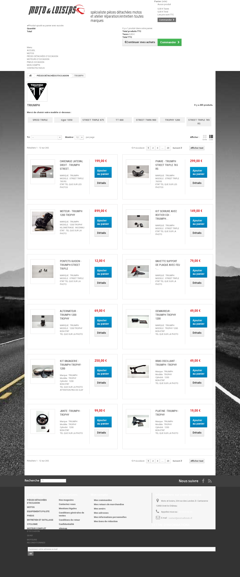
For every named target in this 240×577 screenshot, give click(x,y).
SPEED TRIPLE (40, 119)
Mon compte (99, 494)
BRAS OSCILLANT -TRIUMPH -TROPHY (166, 362)
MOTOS (30, 53)
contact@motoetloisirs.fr (180, 518)
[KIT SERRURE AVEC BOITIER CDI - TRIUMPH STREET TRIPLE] (138, 221)
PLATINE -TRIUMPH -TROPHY (167, 412)
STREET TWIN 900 (146, 119)
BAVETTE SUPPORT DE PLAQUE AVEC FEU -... (167, 264)
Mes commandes (103, 500)
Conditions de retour (69, 520)
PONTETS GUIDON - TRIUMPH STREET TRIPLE (70, 264)
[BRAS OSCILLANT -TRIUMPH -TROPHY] (138, 371)
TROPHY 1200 (172, 119)
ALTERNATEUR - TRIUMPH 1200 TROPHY (68, 314)
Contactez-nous (67, 504)
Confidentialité (66, 524)
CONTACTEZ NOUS (36, 68)
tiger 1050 (66, 119)
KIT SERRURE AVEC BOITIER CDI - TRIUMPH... (166, 215)
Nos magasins (66, 500)
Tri (28, 137)
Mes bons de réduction (106, 521)
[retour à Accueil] (30, 76)
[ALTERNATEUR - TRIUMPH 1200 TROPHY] (42, 321)
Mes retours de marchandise (109, 504)
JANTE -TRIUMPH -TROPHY (70, 412)
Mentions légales (68, 508)
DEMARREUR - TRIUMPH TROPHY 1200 (165, 314)
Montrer (69, 137)
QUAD (30, 535)
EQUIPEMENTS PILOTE (38, 511)
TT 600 (119, 119)
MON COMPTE (33, 65)
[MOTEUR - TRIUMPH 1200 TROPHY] (42, 221)
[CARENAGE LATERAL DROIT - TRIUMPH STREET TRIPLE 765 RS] (42, 171)
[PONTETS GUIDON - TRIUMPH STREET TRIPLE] (42, 271)
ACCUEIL (31, 50)
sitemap (63, 528)
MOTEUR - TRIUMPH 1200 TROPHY (71, 213)
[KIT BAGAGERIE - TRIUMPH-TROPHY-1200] (42, 371)
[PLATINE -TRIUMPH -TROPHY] (138, 421)
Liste (211, 140)
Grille (204, 140)
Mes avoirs (99, 508)
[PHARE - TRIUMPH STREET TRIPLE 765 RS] (138, 171)
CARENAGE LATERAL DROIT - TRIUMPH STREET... (71, 165)
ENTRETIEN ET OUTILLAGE (40, 520)
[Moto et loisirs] (56, 9)
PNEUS (30, 515)
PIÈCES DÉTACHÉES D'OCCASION (42, 56)
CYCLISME (32, 524)
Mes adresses (101, 513)
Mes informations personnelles (110, 517)
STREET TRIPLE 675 (93, 119)
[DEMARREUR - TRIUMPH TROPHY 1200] (138, 321)
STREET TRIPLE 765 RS (199, 121)
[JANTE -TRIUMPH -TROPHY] (42, 421)
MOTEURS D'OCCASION (38, 59)
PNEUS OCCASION (35, 62)
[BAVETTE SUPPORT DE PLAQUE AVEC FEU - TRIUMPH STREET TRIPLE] (138, 271)
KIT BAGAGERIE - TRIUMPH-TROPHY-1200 (70, 364)
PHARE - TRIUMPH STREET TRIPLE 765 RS (166, 165)
